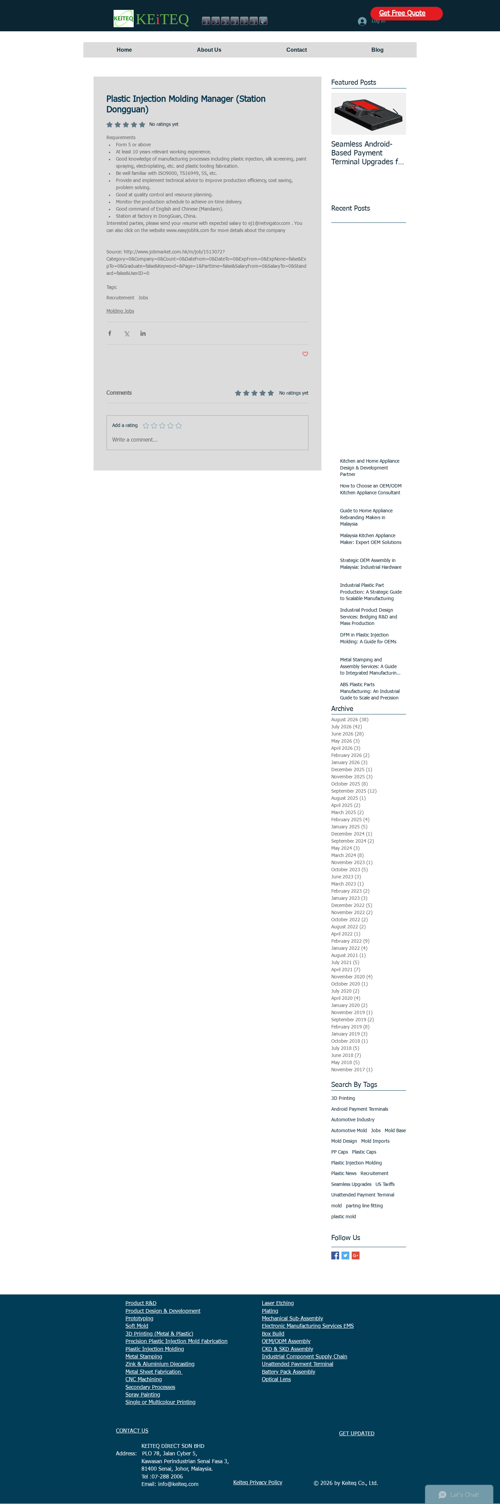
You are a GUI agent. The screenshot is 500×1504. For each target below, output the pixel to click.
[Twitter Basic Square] (345, 1255)
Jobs (143, 298)
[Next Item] (395, 114)
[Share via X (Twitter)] (126, 333)
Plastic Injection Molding (356, 1163)
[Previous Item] (342, 114)
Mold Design (344, 1141)
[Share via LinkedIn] (143, 333)
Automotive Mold (349, 1130)
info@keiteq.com (178, 1484)
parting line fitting (364, 1206)
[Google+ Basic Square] (356, 1255)
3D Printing (343, 1098)
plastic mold (343, 1216)
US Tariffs (385, 1184)
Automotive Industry (352, 1120)
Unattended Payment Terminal (362, 1195)
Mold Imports (375, 1141)
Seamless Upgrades (351, 1184)
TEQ (174, 19)
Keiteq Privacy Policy (257, 1483)
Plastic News (343, 1173)
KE (146, 19)
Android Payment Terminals (359, 1109)
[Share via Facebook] (109, 333)
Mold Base (395, 1130)
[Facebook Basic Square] (335, 1255)
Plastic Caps (364, 1152)
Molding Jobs (120, 311)
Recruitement (120, 298)
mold (336, 1206)
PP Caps (339, 1152)
